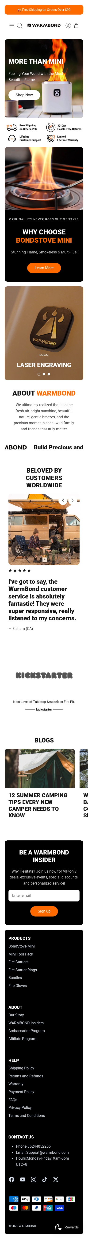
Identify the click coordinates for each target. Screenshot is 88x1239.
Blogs (44, 740)
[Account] (66, 25)
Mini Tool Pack (20, 954)
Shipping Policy (21, 1068)
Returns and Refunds (25, 1076)
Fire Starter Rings (22, 970)
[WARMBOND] (44, 25)
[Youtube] (22, 1179)
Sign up (44, 911)
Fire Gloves (17, 985)
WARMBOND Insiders (26, 1023)
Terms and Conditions (26, 1115)
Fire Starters (18, 962)
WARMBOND (27, 1226)
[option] (44, 78)
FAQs (12, 1100)
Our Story (16, 1015)
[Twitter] (55, 1179)
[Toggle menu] (12, 25)
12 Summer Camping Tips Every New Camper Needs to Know (37, 805)
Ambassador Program (26, 1031)
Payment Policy (21, 1092)
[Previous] (62, 500)
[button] (39, 374)
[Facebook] (11, 1179)
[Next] (72, 500)
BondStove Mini (21, 946)
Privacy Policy (20, 1107)
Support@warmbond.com (47, 1152)
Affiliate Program (22, 1039)
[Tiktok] (44, 1179)
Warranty (15, 1084)
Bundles (15, 977)
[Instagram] (33, 1179)
